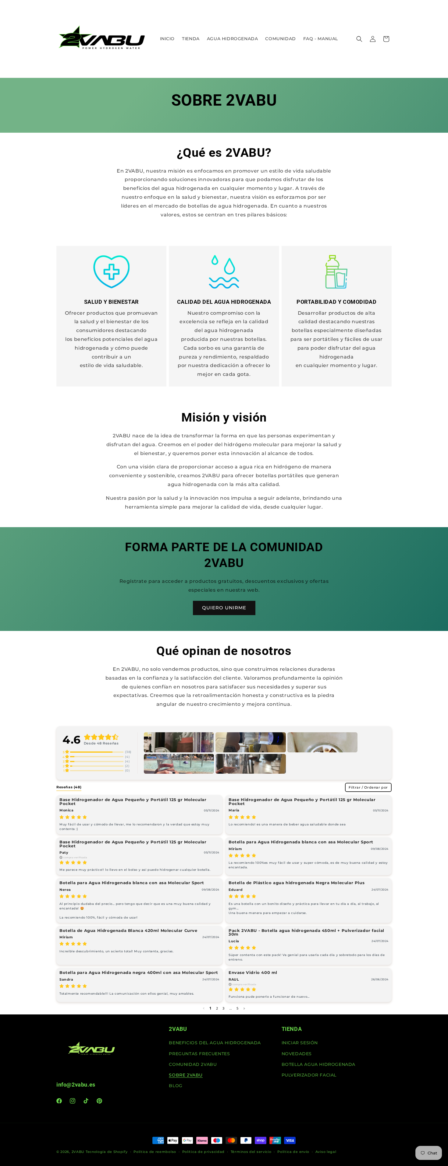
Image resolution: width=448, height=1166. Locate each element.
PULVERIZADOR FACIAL (309, 1075)
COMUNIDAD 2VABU (193, 1064)
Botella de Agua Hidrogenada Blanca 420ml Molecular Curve (128, 930)
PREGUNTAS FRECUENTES (199, 1053)
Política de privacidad (203, 1152)
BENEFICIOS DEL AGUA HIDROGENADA (215, 1043)
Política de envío (293, 1152)
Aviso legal (325, 1152)
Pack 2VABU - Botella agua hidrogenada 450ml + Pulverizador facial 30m (306, 932)
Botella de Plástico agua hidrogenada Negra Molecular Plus (296, 883)
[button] (359, 39)
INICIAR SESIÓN (300, 1043)
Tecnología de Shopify (107, 1152)
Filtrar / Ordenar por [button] (368, 787)
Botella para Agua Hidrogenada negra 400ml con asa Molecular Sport (138, 972)
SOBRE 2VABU (186, 1075)
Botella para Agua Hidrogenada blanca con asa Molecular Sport (301, 842)
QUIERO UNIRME (224, 608)
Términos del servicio (251, 1152)
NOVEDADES (297, 1053)
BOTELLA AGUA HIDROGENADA (318, 1064)
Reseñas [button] (68, 787)
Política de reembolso (154, 1152)
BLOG (175, 1086)
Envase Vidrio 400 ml (253, 972)
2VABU (78, 1152)
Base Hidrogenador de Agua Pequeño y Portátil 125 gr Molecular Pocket (133, 801)
